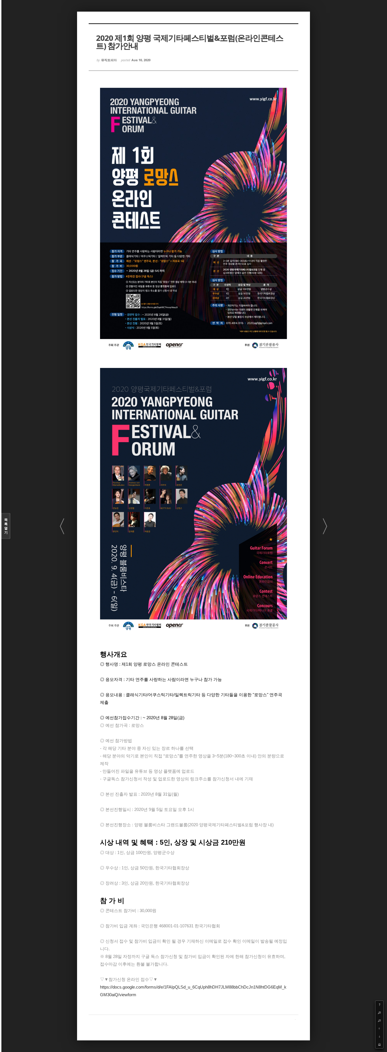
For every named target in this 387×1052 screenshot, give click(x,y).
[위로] (379, 1028)
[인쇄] (379, 1044)
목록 (6, 526)
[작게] (379, 1021)
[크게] (379, 1013)
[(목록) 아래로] (379, 1036)
